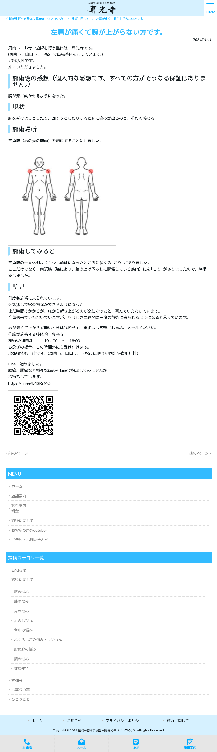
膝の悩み (21, 601)
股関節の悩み (25, 649)
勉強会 (16, 680)
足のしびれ (23, 620)
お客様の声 (20, 690)
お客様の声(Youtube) (29, 530)
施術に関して (22, 520)
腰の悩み (21, 591)
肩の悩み (21, 611)
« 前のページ (17, 453)
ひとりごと (20, 699)
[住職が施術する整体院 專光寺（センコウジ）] (101, 7)
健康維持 (21, 668)
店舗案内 (18, 496)
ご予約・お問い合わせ (29, 539)
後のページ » (200, 453)
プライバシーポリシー (124, 720)
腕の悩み (21, 659)
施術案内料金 (18, 508)
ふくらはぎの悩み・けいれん (38, 639)
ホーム (16, 486)
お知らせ (18, 570)
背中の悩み (23, 630)
